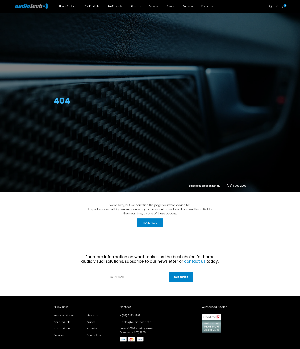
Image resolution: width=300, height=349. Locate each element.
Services (153, 6)
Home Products (68, 6)
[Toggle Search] (270, 6)
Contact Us (207, 6)
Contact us (94, 335)
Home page (150, 223)
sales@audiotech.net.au (205, 186)
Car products (62, 322)
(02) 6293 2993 (236, 186)
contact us (194, 261)
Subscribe (181, 277)
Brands (170, 6)
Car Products (92, 6)
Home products (64, 315)
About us (92, 315)
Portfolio (188, 6)
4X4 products (62, 328)
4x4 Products (115, 6)
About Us (136, 6)
